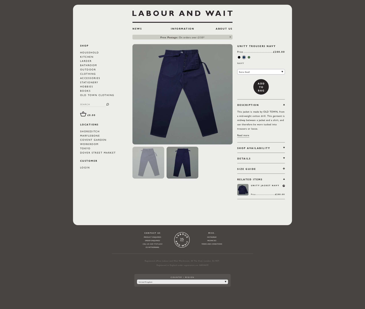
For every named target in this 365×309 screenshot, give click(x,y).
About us (224, 28)
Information (182, 28)
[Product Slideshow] (182, 94)
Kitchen (87, 56)
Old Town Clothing (98, 95)
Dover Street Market (98, 152)
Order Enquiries (152, 241)
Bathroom (89, 65)
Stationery (90, 82)
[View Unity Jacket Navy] (243, 189)
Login (85, 167)
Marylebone (90, 135)
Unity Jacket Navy (265, 185)
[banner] (182, 21)
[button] (284, 185)
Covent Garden (94, 139)
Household (90, 52)
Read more (243, 135)
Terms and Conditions (211, 244)
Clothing (88, 73)
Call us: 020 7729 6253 (153, 244)
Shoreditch (90, 131)
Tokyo (86, 148)
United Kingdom (145, 282)
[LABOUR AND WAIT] (182, 15)
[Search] (107, 104)
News (137, 28)
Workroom (90, 144)
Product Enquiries (152, 237)
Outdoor (88, 69)
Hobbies (87, 86)
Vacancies (211, 241)
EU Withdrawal (152, 247)
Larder (86, 61)
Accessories (91, 78)
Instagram (212, 237)
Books (86, 90)
